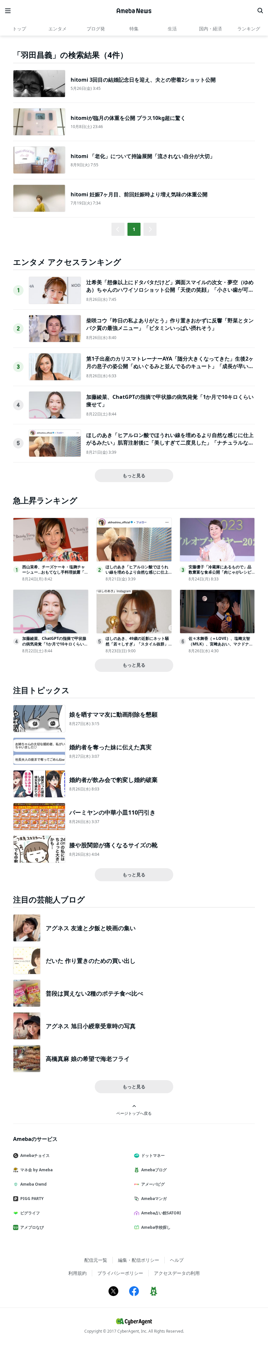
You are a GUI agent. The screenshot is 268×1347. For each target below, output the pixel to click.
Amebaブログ (154, 1170)
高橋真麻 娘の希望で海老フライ (88, 1059)
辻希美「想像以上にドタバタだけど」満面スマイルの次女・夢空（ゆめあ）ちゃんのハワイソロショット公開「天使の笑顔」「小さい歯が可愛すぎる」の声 (170, 289)
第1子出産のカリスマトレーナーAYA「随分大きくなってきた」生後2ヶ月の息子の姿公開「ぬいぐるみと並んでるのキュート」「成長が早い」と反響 (170, 366)
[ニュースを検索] (260, 11)
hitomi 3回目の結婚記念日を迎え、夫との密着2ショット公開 (143, 79)
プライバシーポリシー (120, 1273)
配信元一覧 (95, 1260)
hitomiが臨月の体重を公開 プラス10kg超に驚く (128, 118)
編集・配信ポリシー (138, 1260)
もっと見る (134, 475)
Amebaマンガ (154, 1198)
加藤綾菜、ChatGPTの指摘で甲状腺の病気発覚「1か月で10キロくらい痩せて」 (55, 644)
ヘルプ (177, 1260)
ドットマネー (153, 1155)
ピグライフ (30, 1213)
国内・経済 (210, 28)
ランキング (248, 28)
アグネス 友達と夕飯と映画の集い (91, 928)
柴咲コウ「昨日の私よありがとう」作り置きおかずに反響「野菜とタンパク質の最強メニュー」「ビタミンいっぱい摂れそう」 (170, 324)
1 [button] (134, 229)
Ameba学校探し (156, 1227)
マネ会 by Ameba (36, 1170)
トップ (19, 28)
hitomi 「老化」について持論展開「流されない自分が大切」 (143, 156)
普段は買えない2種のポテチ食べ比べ (94, 993)
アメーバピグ (153, 1184)
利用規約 (77, 1273)
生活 (172, 28)
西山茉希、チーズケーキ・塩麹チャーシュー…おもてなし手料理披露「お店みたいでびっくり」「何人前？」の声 (55, 575)
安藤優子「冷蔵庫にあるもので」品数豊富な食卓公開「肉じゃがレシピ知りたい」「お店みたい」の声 (220, 572)
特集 (134, 28)
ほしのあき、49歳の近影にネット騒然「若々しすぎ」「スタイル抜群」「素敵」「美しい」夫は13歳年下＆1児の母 (138, 646)
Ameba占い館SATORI (161, 1213)
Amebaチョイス (35, 1155)
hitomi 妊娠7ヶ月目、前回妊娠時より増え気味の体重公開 (139, 194)
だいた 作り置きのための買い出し (91, 961)
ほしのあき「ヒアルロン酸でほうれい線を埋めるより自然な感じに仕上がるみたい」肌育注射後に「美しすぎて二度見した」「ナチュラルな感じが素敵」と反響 (170, 442)
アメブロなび (32, 1227)
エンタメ (57, 28)
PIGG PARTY (31, 1198)
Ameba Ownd (33, 1184)
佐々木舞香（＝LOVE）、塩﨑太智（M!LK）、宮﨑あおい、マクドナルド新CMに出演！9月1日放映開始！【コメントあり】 (221, 646)
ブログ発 (96, 28)
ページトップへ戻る (134, 1113)
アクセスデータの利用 (177, 1273)
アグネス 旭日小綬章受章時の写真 (91, 1026)
